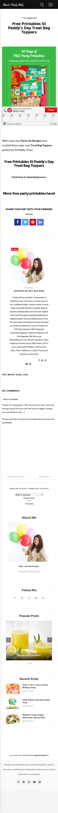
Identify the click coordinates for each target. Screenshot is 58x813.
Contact (52, 769)
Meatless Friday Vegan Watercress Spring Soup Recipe (33, 717)
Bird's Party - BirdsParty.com (14, 769)
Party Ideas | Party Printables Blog (33, 765)
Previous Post (16, 477)
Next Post (44, 477)
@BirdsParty (42, 755)
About (39, 769)
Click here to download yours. (29, 177)
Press (46, 769)
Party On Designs (31, 140)
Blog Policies (31, 769)
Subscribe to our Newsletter (29, 774)
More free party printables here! (29, 193)
